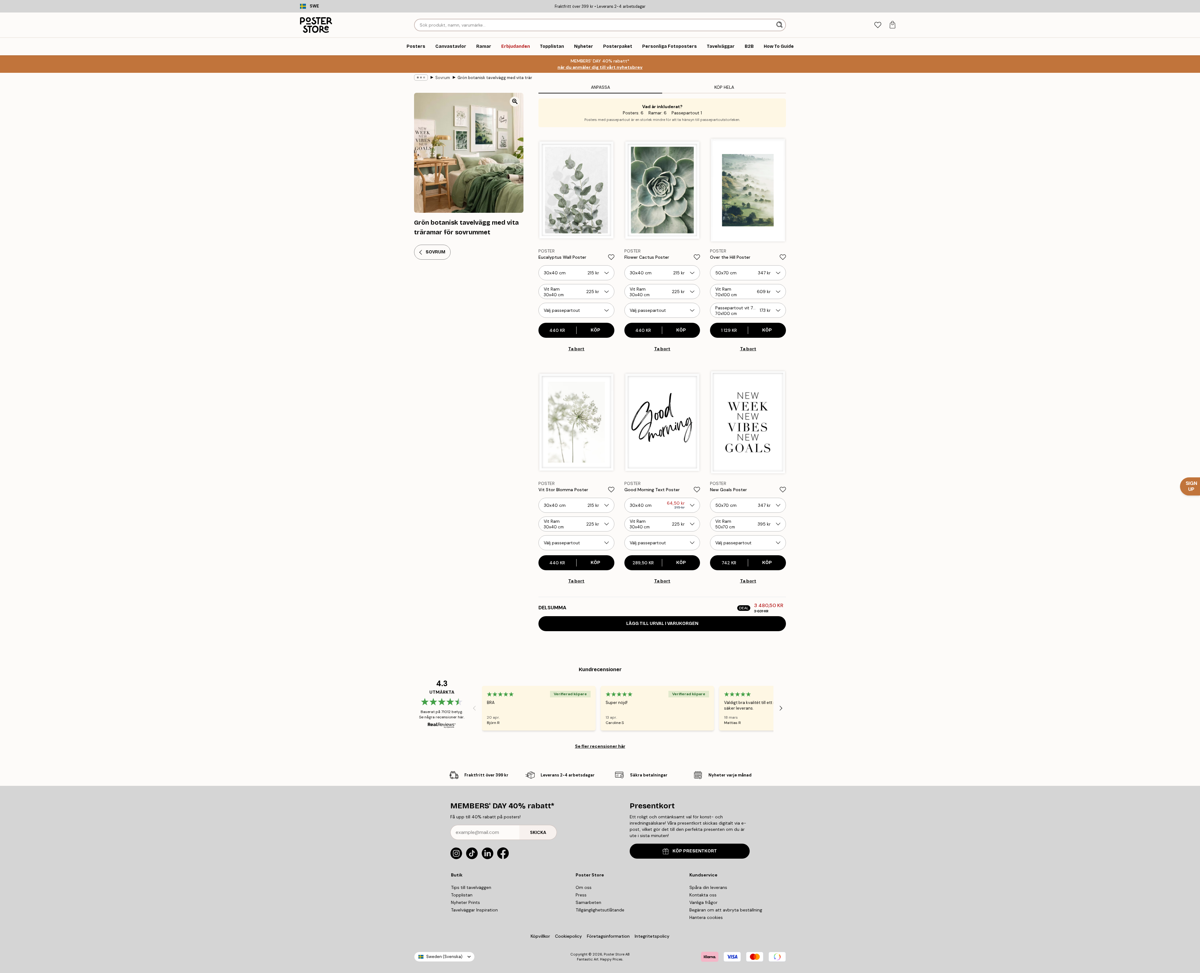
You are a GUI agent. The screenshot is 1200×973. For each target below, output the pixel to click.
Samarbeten (588, 902)
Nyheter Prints (465, 902)
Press (581, 895)
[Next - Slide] (781, 708)
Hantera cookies (706, 917)
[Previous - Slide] (474, 708)
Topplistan (461, 895)
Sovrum (442, 77)
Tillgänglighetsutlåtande (600, 910)
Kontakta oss (703, 895)
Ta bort (576, 349)
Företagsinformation (608, 936)
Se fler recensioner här (600, 746)
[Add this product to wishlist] (611, 257)
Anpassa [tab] (600, 87)
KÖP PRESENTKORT (694, 851)
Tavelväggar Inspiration (474, 910)
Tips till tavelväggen (471, 887)
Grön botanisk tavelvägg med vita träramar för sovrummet (495, 77)
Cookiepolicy (568, 936)
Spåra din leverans (708, 887)
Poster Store (614, 954)
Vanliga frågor (703, 902)
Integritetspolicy (652, 936)
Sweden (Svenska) (444, 956)
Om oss (584, 887)
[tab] (877, 25)
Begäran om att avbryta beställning (725, 910)
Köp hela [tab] (724, 87)
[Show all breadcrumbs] (421, 77)
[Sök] (780, 25)
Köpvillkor (540, 936)
